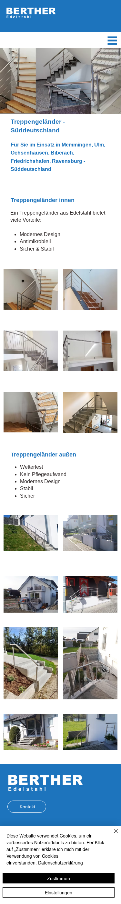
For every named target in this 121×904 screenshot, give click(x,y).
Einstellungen (58, 892)
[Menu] (112, 40)
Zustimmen (58, 878)
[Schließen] (112, 835)
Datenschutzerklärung (60, 862)
